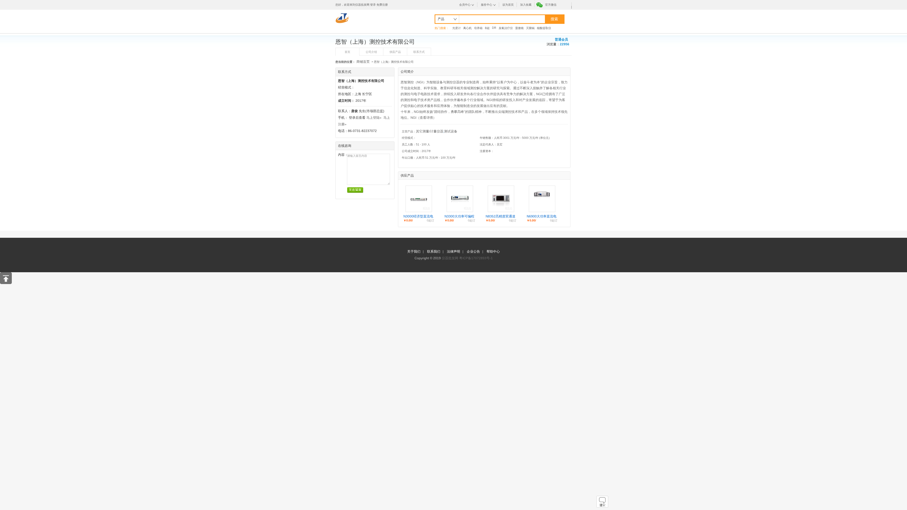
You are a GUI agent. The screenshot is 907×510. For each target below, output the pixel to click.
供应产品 (395, 52)
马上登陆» (373, 117)
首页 (347, 52)
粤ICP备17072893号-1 (476, 258)
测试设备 (450, 131)
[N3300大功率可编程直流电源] (460, 209)
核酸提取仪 (544, 28)
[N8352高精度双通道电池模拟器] (501, 209)
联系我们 (433, 251)
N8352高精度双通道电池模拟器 (500, 216)
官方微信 (550, 4)
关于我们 (413, 251)
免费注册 (382, 4)
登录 (373, 4)
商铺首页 (363, 62)
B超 (487, 28)
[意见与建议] (602, 506)
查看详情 (426, 117)
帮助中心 (493, 251)
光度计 (456, 28)
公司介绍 (371, 52)
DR (494, 28)
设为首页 (508, 4)
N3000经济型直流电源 (418, 216)
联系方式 (419, 52)
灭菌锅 (530, 28)
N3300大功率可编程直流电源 (459, 216)
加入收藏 (525, 4)
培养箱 (478, 28)
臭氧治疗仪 (506, 28)
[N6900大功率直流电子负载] (542, 201)
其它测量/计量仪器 (429, 131)
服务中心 (486, 4)
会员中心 (465, 4)
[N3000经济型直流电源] (419, 209)
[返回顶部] (6, 283)
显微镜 (519, 28)
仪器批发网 (450, 258)
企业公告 (473, 251)
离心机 (467, 28)
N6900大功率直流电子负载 (541, 216)
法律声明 (453, 251)
